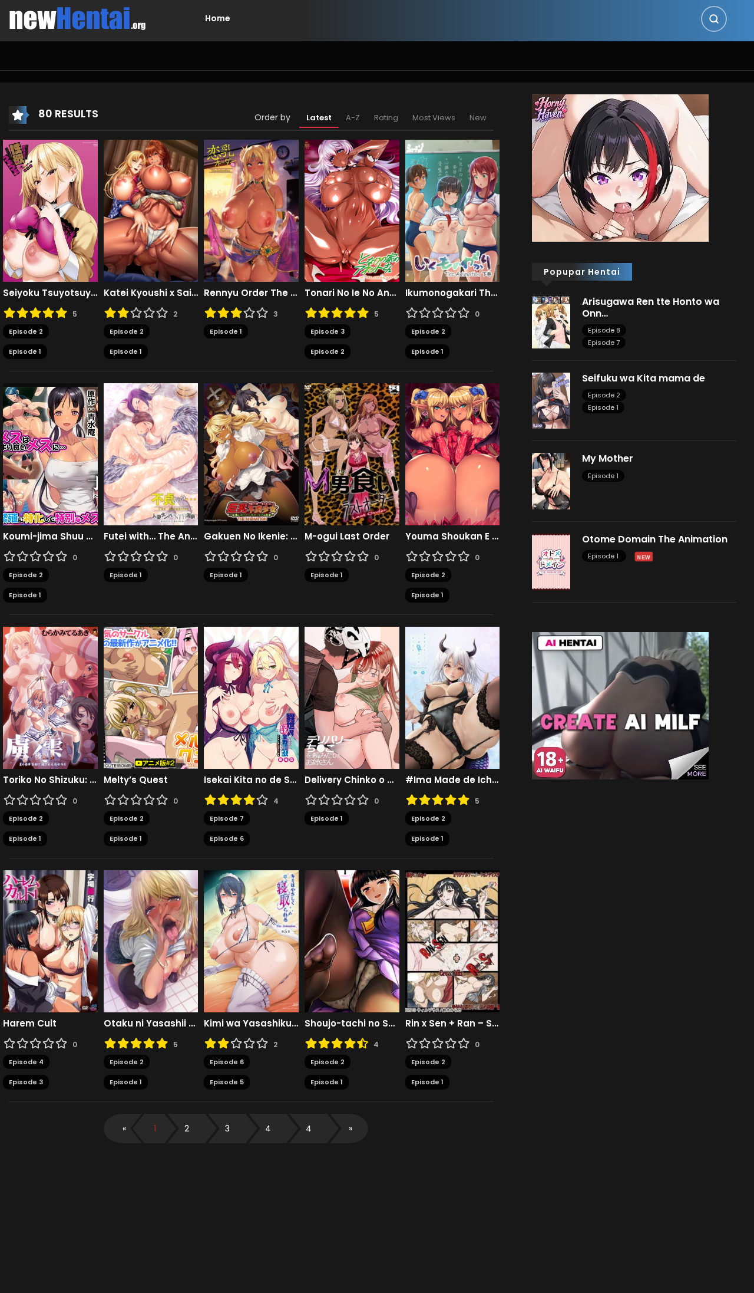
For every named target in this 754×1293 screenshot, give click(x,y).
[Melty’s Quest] (151, 697)
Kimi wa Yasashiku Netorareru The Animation (251, 1023)
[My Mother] (551, 480)
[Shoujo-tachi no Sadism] (352, 940)
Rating (386, 117)
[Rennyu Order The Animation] (251, 210)
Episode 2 (26, 331)
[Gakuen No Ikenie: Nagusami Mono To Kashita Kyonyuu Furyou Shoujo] (251, 453)
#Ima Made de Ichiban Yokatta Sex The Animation (452, 780)
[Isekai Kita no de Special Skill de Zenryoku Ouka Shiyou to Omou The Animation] (251, 697)
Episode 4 (26, 1062)
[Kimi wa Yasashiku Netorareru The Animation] (251, 940)
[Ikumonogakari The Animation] (452, 210)
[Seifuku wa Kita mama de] (551, 400)
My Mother (607, 458)
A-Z (353, 117)
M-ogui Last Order (347, 536)
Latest (319, 117)
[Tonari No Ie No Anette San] (352, 210)
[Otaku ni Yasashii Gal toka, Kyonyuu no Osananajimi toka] (151, 940)
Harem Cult (30, 1023)
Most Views (433, 117)
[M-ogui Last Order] (352, 453)
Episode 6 (227, 838)
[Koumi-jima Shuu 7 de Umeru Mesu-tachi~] (50, 453)
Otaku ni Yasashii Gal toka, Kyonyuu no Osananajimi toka (151, 1023)
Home (217, 18)
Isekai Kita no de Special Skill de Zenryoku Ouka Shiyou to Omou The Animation (251, 780)
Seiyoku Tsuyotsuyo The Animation (50, 293)
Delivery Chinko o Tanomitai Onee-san (352, 780)
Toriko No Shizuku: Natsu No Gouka (50, 780)
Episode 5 (227, 1082)
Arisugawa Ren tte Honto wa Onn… (650, 307)
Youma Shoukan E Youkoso (452, 536)
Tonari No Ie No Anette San (352, 293)
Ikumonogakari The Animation (452, 293)
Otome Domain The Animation (654, 539)
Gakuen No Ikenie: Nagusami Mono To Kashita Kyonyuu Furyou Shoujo (251, 536)
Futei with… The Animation (151, 536)
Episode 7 (227, 818)
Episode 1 (25, 351)
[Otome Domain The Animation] (551, 561)
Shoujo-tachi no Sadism (352, 1023)
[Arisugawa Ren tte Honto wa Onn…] (551, 321)
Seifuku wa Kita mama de (643, 378)
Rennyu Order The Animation (251, 293)
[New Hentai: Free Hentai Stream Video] (77, 18)
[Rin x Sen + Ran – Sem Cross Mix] (452, 940)
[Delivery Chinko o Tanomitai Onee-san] (352, 697)
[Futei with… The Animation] (151, 453)
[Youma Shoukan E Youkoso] (452, 453)
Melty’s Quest (136, 780)
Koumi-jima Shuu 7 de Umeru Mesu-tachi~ (50, 536)
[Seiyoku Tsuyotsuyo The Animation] (50, 210)
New (478, 117)
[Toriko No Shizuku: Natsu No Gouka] (50, 697)
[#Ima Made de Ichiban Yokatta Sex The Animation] (452, 697)
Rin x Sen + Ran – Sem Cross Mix (452, 1023)
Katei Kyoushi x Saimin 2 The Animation (151, 293)
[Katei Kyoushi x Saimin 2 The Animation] (151, 210)
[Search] (714, 19)
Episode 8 (604, 330)
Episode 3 (327, 331)
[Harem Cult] (50, 940)
